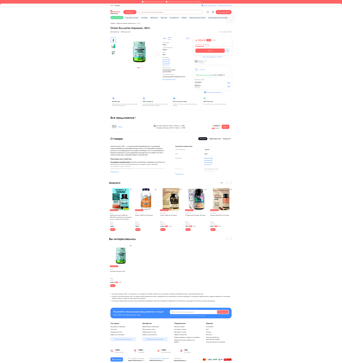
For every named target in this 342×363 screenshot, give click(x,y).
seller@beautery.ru (155, 360)
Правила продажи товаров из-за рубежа (184, 341)
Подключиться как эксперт (155, 339)
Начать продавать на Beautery (159, 358)
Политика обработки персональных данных (213, 338)
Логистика (113, 329)
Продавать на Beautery (117, 326)
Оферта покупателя (180, 334)
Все (222, 183)
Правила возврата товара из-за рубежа (187, 337)
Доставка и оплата (180, 329)
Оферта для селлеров (117, 334)
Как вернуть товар (180, 332)
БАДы (138, 23)
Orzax (170, 37)
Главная (112, 23)
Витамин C (166, 65)
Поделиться (126, 32)
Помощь (208, 332)
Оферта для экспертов (149, 334)
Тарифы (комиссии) (116, 332)
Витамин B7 (166, 61)
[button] (230, 17)
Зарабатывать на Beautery (150, 326)
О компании (209, 326)
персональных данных (199, 315)
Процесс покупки (179, 326)
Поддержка (117, 359)
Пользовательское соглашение (215, 342)
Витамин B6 (166, 63)
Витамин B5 (166, 59)
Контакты (209, 334)
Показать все (114, 172)
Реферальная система (149, 332)
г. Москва (202, 69)
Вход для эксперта (226, 5)
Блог (207, 329)
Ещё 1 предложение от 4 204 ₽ (211, 57)
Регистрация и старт (148, 329)
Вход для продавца (210, 5)
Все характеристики (169, 79)
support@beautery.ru (135, 360)
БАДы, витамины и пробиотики (125, 23)
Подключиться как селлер (123, 339)
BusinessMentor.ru (180, 360)
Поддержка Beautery (213, 92)
